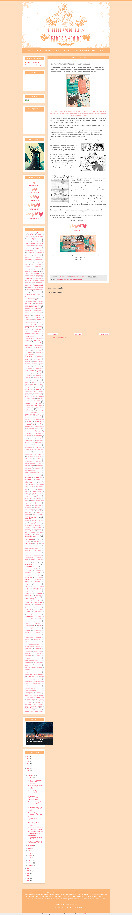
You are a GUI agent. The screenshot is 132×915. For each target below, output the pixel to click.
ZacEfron (27, 711)
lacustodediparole (28, 461)
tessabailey (27, 630)
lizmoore (26, 493)
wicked (42, 700)
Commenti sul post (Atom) (60, 337)
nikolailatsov (35, 538)
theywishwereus (28, 664)
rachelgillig (39, 557)
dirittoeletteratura (28, 361)
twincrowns (28, 683)
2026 (34, 233)
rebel (41, 562)
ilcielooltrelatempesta (39, 426)
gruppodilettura (29, 409)
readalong (39, 559)
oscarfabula (27, 541)
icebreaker (39, 424)
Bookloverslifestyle (30, 294)
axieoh (40, 276)
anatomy (39, 264)
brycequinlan (29, 301)
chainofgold (38, 313)
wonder (26, 706)
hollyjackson (38, 421)
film (35, 391)
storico (38, 620)
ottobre (30, 778)
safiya (34, 586)
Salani (28, 588)
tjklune (33, 667)
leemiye (34, 475)
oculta (36, 539)
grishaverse (38, 407)
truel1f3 (42, 676)
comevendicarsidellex (29, 335)
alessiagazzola (31, 252)
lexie (27, 484)
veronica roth (28, 695)
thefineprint (27, 639)
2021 (26, 233)
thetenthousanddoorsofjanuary (31, 660)
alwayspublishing (29, 261)
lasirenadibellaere (28, 474)
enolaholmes (27, 377)
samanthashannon (37, 588)
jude (35, 449)
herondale (27, 419)
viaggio (42, 695)
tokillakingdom (28, 669)
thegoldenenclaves (29, 642)
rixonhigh (40, 577)
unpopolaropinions (40, 692)
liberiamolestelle (40, 484)
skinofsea (39, 607)
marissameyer (37, 503)
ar (41, 271)
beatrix (33, 282)
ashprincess (38, 273)
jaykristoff (27, 444)
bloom (26, 292)
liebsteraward (32, 489)
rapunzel (32, 559)
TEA (26, 627)
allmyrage (38, 257)
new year (39, 532)
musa (26, 522)
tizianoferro (27, 667)
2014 (28, 880)
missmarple (27, 514)
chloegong (41, 322)
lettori (35, 482)
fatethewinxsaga (28, 387)
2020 (28, 771)
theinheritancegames (29, 646)
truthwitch (30, 678)
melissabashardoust (29, 509)
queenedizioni (29, 555)
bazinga (28, 282)
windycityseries (28, 704)
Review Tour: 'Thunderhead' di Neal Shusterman (35, 818)
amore (26, 264)
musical (31, 522)
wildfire (29, 702)
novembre (31, 775)
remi (35, 574)
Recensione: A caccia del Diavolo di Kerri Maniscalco (35, 781)
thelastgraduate (28, 648)
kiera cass (28, 458)
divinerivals (33, 363)
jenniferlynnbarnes (29, 445)
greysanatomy (28, 407)
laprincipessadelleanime (30, 470)
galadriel (40, 394)
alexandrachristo (40, 252)
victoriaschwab (40, 697)
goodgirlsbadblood (29, 405)
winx (35, 704)
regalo (42, 568)
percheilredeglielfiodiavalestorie (31, 548)
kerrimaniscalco (39, 454)
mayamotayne (28, 505)
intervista (39, 437)
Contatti (102, 50)
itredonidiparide (40, 438)
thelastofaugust (28, 649)
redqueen (31, 568)
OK (89, 914)
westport (37, 700)
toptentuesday (28, 672)
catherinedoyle (28, 310)
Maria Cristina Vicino (32, 62)
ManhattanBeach (40, 500)
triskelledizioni (31, 676)
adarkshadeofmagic (37, 241)
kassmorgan (38, 452)
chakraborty (27, 317)
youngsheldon (38, 709)
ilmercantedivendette (29, 431)
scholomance (39, 595)
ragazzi (26, 559)
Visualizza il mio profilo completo (34, 65)
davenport (38, 352)
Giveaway (27, 403)
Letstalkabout (28, 482)
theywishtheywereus (37, 662)
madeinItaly (38, 498)
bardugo (42, 280)
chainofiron (27, 315)
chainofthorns (37, 315)
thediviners (38, 637)
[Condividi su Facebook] (94, 277)
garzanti (27, 396)
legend (40, 475)
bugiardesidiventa (38, 301)
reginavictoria (28, 572)
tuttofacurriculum (28, 681)
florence (30, 393)
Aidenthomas (27, 247)
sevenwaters (37, 600)
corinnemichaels (38, 338)
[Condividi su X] (92, 277)
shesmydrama (38, 604)
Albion (38, 248)
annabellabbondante (29, 269)
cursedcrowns (39, 347)
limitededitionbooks (37, 491)
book (40, 292)
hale (35, 410)
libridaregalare (39, 486)
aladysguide (27, 248)
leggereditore (28, 477)
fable (33, 382)
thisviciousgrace (38, 664)
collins (26, 331)
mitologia (40, 514)
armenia (26, 273)
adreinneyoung (30, 245)
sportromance (31, 618)
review (38, 575)
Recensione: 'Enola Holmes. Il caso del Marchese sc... (34, 824)
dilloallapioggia (37, 359)
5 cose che (40, 233)
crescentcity (38, 342)
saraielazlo (27, 591)
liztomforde (34, 493)
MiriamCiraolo (28, 512)
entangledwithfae (37, 377)
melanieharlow (28, 507)
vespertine (36, 695)
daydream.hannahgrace (30, 354)
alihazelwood (37, 255)
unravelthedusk (29, 693)
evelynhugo (33, 380)
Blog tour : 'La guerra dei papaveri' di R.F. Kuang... (35, 813)
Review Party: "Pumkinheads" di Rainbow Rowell (33, 798)
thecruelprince (28, 634)
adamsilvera (27, 241)
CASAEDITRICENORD (31, 307)
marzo (30, 860)
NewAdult (27, 534)
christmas (33, 324)
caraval (26, 305)
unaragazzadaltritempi (29, 685)
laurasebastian (38, 474)
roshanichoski (28, 583)
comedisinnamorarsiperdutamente (32, 333)
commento (39, 335)
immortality (38, 433)
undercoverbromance (29, 686)
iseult (26, 438)
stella (39, 618)
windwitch (38, 702)
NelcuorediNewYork (30, 530)
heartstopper (34, 417)
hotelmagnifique (40, 423)
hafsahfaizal (29, 410)
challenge (37, 317)
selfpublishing (29, 599)
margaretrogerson (38, 502)
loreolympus (37, 495)
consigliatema (29, 338)
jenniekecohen (37, 444)
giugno (30, 853)
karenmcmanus (37, 451)
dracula (26, 364)
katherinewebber (28, 454)
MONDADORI (59, 279)
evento (40, 380)
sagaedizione (41, 586)
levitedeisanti (41, 482)
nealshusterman (37, 529)
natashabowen (28, 529)
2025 (30, 233)
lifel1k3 (40, 489)
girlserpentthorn (28, 401)
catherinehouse (37, 310)
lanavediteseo (28, 468)
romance (27, 581)
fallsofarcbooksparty (29, 384)
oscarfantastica (37, 541)
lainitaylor (27, 465)
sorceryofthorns (28, 613)
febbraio (30, 863)
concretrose (41, 336)
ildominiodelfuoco (30, 428)
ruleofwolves (37, 584)
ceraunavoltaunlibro (29, 313)
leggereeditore (37, 477)
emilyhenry (41, 373)
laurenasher (27, 475)
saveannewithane (28, 593)
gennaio (30, 865)
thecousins (38, 632)
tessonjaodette (37, 630)
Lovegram (39, 496)
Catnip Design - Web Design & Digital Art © (70, 907)
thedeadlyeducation (29, 637)
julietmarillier (41, 449)
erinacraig (27, 380)
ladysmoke (38, 461)
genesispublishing (40, 396)
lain (40, 463)
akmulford (39, 247)
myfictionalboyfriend (34, 523)
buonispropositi (38, 303)
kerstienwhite (31, 456)
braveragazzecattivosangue (31, 298)
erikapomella (38, 379)
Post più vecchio (103, 334)
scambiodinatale (29, 595)
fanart (36, 384)
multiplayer (27, 520)
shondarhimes (37, 605)
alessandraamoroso (29, 250)
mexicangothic (30, 510)
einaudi (39, 370)
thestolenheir (27, 658)
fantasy (42, 384)
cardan (32, 305)
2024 (28, 761)
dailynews (27, 349)
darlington (30, 352)
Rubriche (58, 50)
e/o (38, 365)
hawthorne (27, 417)
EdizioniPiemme (29, 370)
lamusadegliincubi (37, 467)
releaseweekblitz (28, 574)
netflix (26, 532)
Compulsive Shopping (30, 336)
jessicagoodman (28, 447)
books (39, 294)
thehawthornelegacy (39, 642)
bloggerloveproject (39, 287)
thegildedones (37, 639)
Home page (30, 50)
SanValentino (28, 590)
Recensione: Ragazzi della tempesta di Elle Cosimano (35, 787)
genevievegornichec (30, 398)
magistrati (27, 500)
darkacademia (35, 350)
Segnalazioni (37, 597)
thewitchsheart (28, 662)
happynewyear (34, 412)
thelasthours (38, 648)
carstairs (39, 305)
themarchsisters (28, 651)
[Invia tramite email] (89, 277)
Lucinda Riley (29, 498)
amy (32, 264)
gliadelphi (38, 403)
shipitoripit (27, 605)
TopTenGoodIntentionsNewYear (32, 671)
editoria (28, 366)
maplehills (29, 502)
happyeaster (41, 410)
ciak (26, 328)
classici (39, 328)
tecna (40, 627)
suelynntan (27, 623)
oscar (41, 539)
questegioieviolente (29, 557)
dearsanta (27, 357)
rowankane (38, 583)
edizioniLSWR (39, 368)
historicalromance (40, 419)
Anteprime (35, 271)
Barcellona (35, 280)
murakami (34, 520)
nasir (34, 527)
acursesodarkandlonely (31, 240)
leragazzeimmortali (29, 480)
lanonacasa (37, 468)
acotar (39, 234)
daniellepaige (27, 350)
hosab (33, 423)
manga (32, 500)
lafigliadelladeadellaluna (30, 463)
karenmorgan (28, 452)
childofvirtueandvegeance (30, 322)
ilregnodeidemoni (40, 431)
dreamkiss (32, 364)
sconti (30, 597)
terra (39, 628)
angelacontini (27, 266)
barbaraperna (28, 280)
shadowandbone (28, 602)
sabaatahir (27, 586)
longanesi (27, 495)
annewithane (27, 271)
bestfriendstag (28, 285)
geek (32, 396)
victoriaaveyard (30, 697)
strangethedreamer (29, 621)
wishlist (40, 704)
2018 (28, 870)
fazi (38, 387)
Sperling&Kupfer (29, 616)
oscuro (37, 543)
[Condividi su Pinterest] (96, 277)
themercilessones (38, 651)
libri (32, 486)
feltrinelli (38, 389)
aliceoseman (27, 255)
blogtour (27, 291)
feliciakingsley (28, 389)
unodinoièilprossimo (29, 692)
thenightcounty (28, 655)
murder (40, 520)
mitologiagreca (28, 516)
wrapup (40, 706)
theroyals (40, 657)
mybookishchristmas (39, 522)
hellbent (40, 417)
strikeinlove (38, 621)
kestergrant (38, 456)
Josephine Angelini (29, 449)
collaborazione (28, 329)
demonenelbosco (37, 357)
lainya (32, 465)
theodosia (27, 657)
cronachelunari (28, 345)
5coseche (31, 234)
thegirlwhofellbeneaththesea (31, 641)
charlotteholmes (28, 319)
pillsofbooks (28, 552)
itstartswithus (29, 440)
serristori (27, 600)
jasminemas (38, 442)
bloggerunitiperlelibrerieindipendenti (34, 289)
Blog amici (66, 50)
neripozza (39, 530)
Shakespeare (28, 604)
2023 (28, 763)
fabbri (26, 382)
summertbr (37, 623)
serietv (40, 598)
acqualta (34, 238)
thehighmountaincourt (34, 644)
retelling (29, 575)
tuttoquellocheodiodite (39, 681)
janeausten (27, 442)
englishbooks (38, 375)
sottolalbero (41, 613)
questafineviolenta (38, 555)
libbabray (33, 484)
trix (38, 676)
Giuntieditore (37, 402)
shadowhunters (38, 602)
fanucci (28, 386)
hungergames (30, 424)
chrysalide (39, 326)
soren (35, 613)
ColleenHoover (37, 329)
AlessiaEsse (40, 250)
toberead (39, 667)
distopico (27, 363)
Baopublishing (28, 278)
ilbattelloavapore (28, 426)
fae (39, 382)
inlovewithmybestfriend (30, 437)
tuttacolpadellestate (29, 679)
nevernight (32, 532)
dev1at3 (26, 359)
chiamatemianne (37, 319)
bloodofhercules (38, 291)
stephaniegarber (28, 620)
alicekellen (38, 254)
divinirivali (40, 363)
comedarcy (36, 331)
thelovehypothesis (38, 649)
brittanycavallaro (40, 299)
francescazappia (38, 393)
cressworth (27, 343)
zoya (41, 711)
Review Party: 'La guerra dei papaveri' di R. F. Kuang (35, 809)
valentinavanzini (38, 693)
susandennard (28, 625)
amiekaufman (29, 262)
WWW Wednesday (31, 708)
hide (32, 419)
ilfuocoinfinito (39, 428)
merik (42, 509)
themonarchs (38, 653)
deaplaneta (39, 356)
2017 (28, 873)
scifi (25, 597)
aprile (30, 858)
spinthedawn (41, 616)
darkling (42, 350)
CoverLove (36, 340)
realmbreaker (28, 562)
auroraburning (39, 275)
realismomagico (38, 560)
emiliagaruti (34, 373)
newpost (38, 534)
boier (33, 292)
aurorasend (27, 276)
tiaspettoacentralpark (36, 665)
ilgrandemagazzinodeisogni (30, 430)
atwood (26, 275)
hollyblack (29, 421)
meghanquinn (38, 505)
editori (42, 364)
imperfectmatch (28, 435)
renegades (41, 574)
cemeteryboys (38, 312)
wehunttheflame (29, 700)
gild (41, 398)
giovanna (27, 400)
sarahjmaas (38, 590)
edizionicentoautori (29, 368)
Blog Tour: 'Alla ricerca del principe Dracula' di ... (35, 832)
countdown (27, 340)
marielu (26, 503)
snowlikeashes (28, 609)
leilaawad (38, 479)
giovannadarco (37, 400)
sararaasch (37, 591)
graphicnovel (38, 405)
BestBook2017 (29, 283)
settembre (31, 845)
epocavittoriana (28, 379)
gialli (38, 398)
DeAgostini (28, 356)
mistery (33, 514)
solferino (40, 609)
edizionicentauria (37, 366)
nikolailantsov (28, 538)
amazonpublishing (40, 261)
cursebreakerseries (29, 347)
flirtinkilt (40, 391)
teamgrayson (33, 627)
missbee (38, 512)
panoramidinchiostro (34, 545)
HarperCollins (28, 416)
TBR (39, 625)
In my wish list (38, 435)
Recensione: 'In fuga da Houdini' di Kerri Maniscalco (34, 803)
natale (39, 527)
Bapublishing (38, 278)
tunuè (38, 678)
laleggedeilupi (39, 465)
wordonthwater (33, 706)
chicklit (38, 320)
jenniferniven (38, 445)
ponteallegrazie (38, 552)
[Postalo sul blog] (91, 277)
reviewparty (79, 279)
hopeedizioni (27, 423)
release (38, 572)
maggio (30, 855)
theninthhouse (38, 655)
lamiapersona (28, 467)
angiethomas (38, 266)
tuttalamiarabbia (38, 679)
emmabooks (29, 375)
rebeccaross (35, 562)
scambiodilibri (38, 593)
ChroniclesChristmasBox (30, 326)
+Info (85, 914)
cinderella (32, 328)
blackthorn (29, 287)
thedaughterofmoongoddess (31, 635)
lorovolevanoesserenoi (30, 496)
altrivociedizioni (38, 259)
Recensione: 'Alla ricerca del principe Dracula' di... (35, 841)
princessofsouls (40, 553)
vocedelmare (41, 699)
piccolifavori (37, 550)
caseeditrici (27, 308)
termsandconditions (29, 628)
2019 (28, 868)
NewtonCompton (30, 536)
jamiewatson (39, 440)
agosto (30, 848)
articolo (31, 273)
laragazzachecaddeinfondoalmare (32, 472)
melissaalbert (38, 507)
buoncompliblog (29, 303)
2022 (28, 766)
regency (29, 570)
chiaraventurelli (28, 320)
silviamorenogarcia (29, 607)
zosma (36, 711)
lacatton (38, 458)
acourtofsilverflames (39, 236)
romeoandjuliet (37, 581)
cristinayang (37, 343)
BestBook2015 (40, 282)
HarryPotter (39, 416)
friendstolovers (28, 394)
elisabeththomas (28, 371)
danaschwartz (37, 349)
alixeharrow (27, 257)
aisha (34, 247)
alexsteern (29, 254)
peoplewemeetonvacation (30, 546)
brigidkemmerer (30, 299)
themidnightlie (28, 653)
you (43, 708)
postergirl (27, 553)
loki (40, 493)
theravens (33, 657)
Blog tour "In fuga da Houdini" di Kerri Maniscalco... (34, 792)
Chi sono (39, 50)
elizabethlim (38, 372)
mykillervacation (28, 525)
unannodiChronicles (37, 683)
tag (34, 625)
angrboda (27, 268)
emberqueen (27, 373)
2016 (28, 875)
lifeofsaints (27, 491)
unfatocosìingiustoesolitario (30, 690)
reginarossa (38, 570)
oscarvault (66, 279)
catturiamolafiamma (29, 312)
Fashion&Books (38, 386)
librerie (27, 486)
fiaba (31, 391)
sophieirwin (37, 611)
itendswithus (32, 438)
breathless (41, 298)
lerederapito (38, 480)
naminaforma (38, 525)
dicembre (31, 773)
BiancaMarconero (38, 285)
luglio (30, 850)
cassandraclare (36, 308)
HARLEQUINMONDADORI (32, 414)
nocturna (42, 538)
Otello (42, 543)
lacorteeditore (38, 460)
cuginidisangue (38, 345)
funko (34, 394)
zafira (32, 711)
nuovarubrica (29, 539)
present (32, 553)
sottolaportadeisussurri (34, 614)
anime (37, 268)
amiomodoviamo (38, 262)
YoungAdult (30, 709)
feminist (26, 391)
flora (26, 393)
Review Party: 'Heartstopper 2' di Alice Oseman (35, 837)
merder (37, 509)
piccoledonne (27, 550)
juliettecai (29, 451)
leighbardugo (28, 479)
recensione (28, 564)
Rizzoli (27, 579)
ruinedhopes (27, 584)
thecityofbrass (28, 632)
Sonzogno (27, 611)
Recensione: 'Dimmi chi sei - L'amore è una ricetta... (35, 828)
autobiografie (34, 276)
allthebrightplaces (28, 259)
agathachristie (39, 245)
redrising (37, 568)
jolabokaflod (38, 447)
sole (34, 609)
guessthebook (40, 408)
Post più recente (52, 334)
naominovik (27, 527)
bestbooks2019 (38, 283)
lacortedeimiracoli (28, 459)
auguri (31, 275)
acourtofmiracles (28, 236)
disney (35, 361)
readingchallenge (28, 560)
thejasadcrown (39, 646)
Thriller (26, 665)
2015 (28, 878)
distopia (40, 361)
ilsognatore (29, 433)
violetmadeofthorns (31, 699)
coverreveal (28, 342)
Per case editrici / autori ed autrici (84, 50)
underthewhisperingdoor (30, 688)
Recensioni (48, 50)
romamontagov (38, 579)
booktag (27, 296)
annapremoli (38, 269)
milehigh (39, 510)
